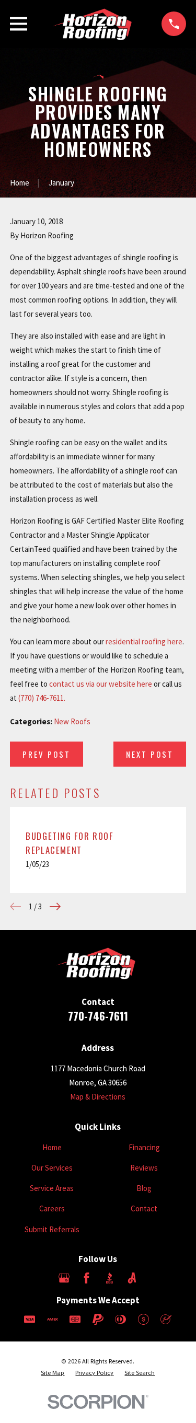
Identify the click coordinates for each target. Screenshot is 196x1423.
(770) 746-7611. (41, 698)
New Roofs (72, 721)
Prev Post (46, 754)
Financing (144, 1147)
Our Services (52, 1168)
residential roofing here (144, 641)
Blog (144, 1188)
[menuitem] (52, 1373)
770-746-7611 (98, 1016)
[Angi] (131, 1277)
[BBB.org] (109, 1277)
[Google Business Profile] (64, 1277)
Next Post (150, 754)
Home (52, 1147)
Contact (144, 1208)
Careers (52, 1208)
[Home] (94, 24)
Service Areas (52, 1188)
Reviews (144, 1168)
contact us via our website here (100, 684)
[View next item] (55, 906)
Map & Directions (97, 1097)
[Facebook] (86, 1277)
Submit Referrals (52, 1229)
